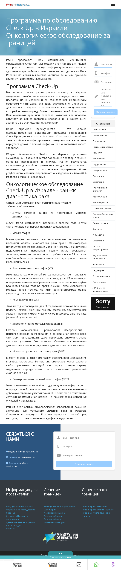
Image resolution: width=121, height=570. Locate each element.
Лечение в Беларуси (54, 522)
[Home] (18, 4)
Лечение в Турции (53, 516)
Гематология (99, 141)
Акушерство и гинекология (100, 257)
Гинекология (99, 129)
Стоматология (100, 135)
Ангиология (98, 234)
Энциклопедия (13, 525)
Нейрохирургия (101, 202)
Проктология (99, 282)
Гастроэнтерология (103, 146)
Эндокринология (101, 276)
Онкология (98, 181)
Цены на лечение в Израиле (20, 522)
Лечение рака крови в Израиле (98, 509)
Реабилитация (100, 196)
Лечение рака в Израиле (94, 506)
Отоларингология (102, 208)
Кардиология (99, 164)
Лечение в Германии (54, 512)
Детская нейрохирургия (100, 248)
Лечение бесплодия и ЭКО (103, 216)
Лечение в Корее (52, 519)
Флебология (99, 264)
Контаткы (11, 528)
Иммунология (100, 170)
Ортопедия (98, 176)
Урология (97, 152)
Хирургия (97, 229)
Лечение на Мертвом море (100, 289)
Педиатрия (98, 270)
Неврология (99, 158)
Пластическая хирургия (100, 189)
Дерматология (100, 223)
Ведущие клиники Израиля (19, 506)
